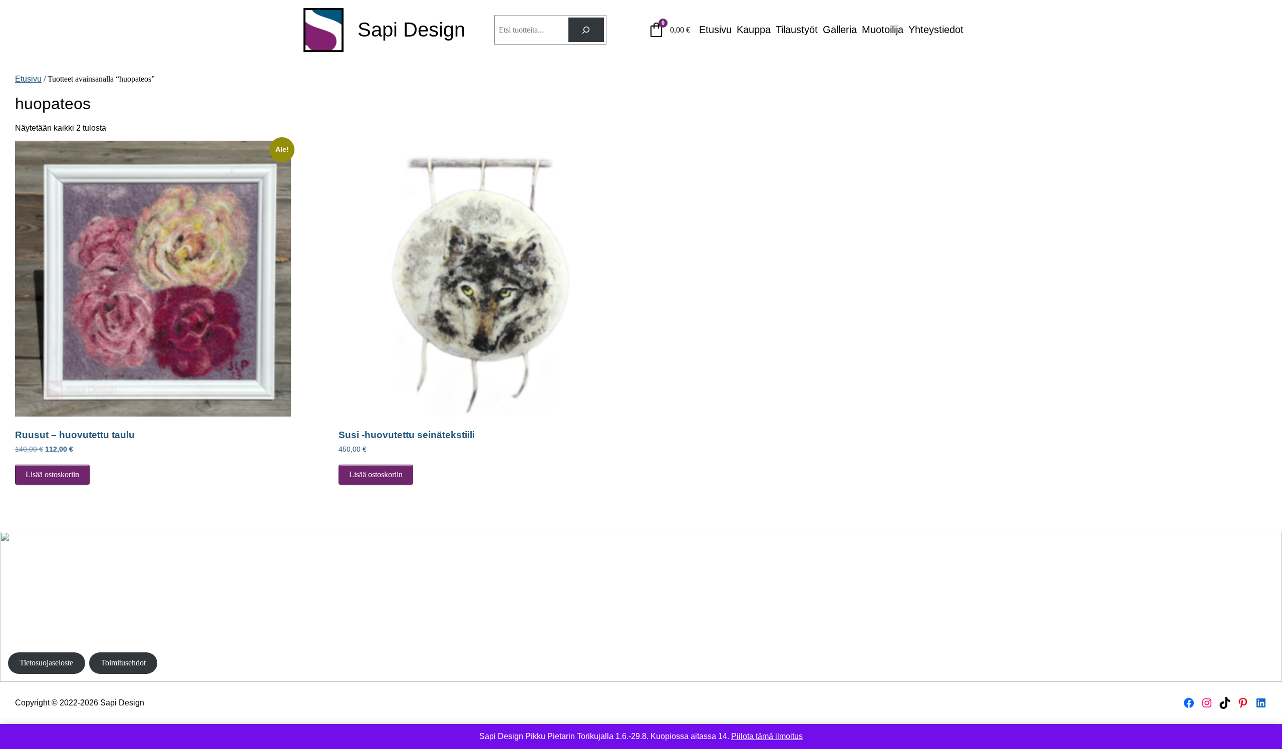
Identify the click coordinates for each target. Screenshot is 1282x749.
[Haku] (586, 30)
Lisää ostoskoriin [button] (52, 474)
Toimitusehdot (123, 662)
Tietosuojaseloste (46, 662)
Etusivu (28, 79)
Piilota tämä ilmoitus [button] (767, 736)
